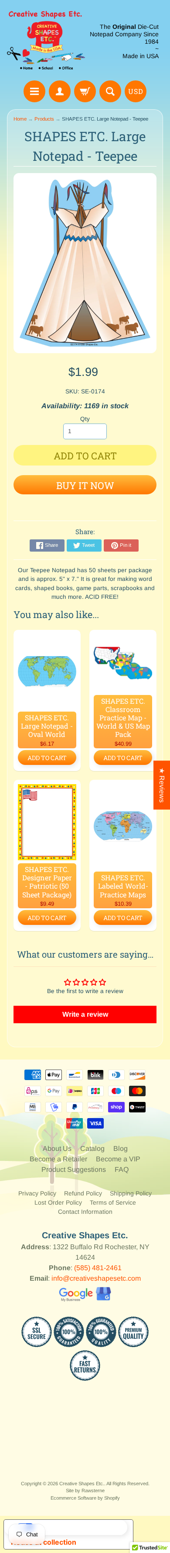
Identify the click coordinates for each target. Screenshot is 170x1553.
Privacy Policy (37, 1193)
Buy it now (85, 485)
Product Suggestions (73, 1169)
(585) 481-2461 (98, 1268)
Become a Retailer (58, 1159)
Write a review (85, 1014)
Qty (85, 419)
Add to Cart (47, 758)
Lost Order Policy (58, 1202)
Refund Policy (83, 1193)
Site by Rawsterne (85, 1490)
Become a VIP (118, 1159)
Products (44, 119)
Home (20, 119)
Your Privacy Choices (77, 1527)
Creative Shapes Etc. (81, 1483)
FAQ (122, 1169)
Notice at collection (43, 1542)
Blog (120, 1148)
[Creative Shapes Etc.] (46, 41)
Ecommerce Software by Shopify (85, 1498)
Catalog (92, 1148)
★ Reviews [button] (162, 785)
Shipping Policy (131, 1193)
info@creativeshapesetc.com (96, 1278)
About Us (57, 1148)
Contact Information (85, 1211)
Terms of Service (113, 1202)
